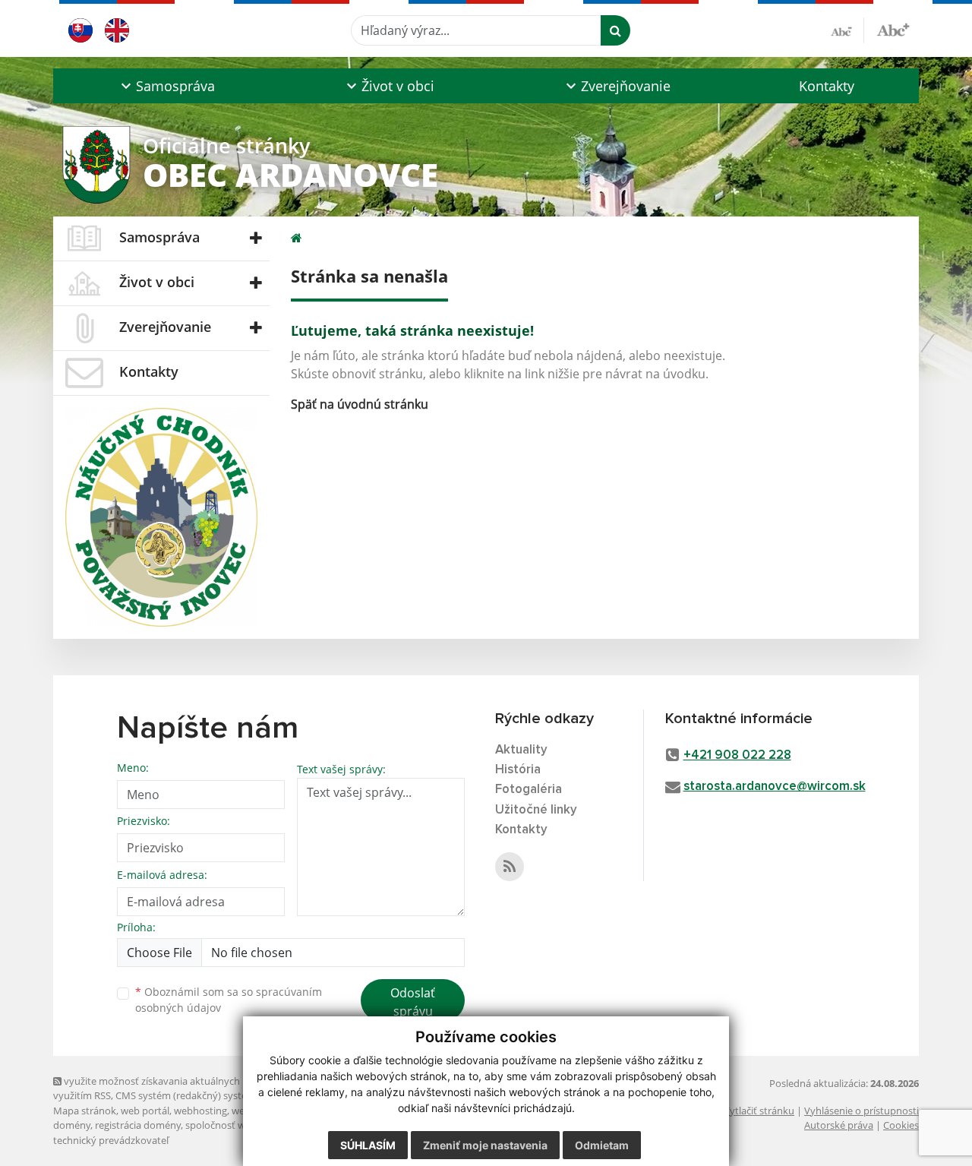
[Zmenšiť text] (847, 30)
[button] (166, 85)
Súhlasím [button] (368, 1145)
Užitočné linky (536, 810)
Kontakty (826, 86)
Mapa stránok (84, 1110)
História (518, 769)
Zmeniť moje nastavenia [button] (485, 1145)
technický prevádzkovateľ (111, 1140)
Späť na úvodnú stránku (359, 404)
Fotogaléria (528, 789)
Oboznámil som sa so (228, 999)
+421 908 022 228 (737, 755)
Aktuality (521, 750)
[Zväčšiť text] (893, 28)
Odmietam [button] (602, 1145)
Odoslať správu (412, 1001)
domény (71, 1125)
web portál (145, 1110)
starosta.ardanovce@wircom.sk (774, 786)
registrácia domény (138, 1125)
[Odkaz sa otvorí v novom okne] (509, 866)
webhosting (200, 1110)
